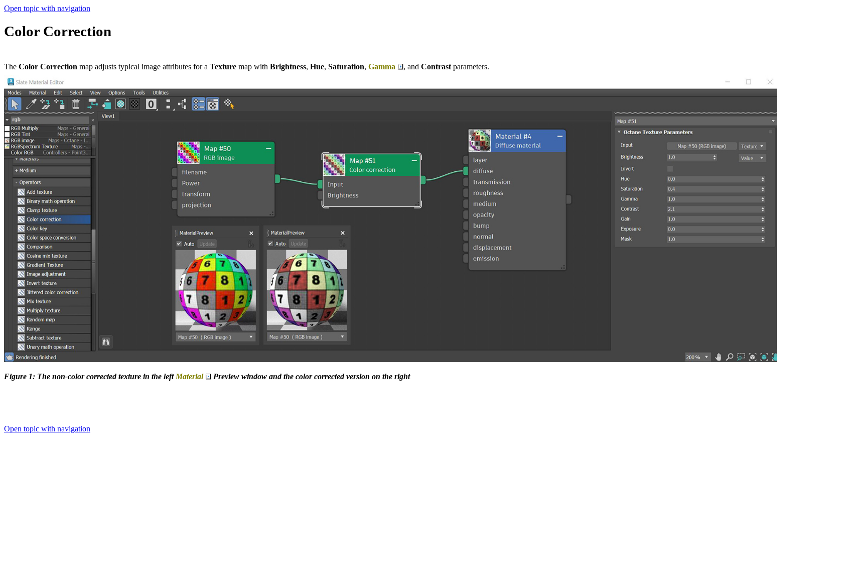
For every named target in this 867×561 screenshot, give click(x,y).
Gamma (381, 66)
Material (189, 376)
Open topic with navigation (47, 8)
